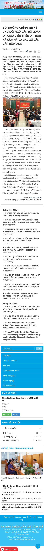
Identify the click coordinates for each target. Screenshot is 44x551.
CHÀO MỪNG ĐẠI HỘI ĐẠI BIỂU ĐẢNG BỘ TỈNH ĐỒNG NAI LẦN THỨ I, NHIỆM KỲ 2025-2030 (21, 230)
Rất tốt (7, 404)
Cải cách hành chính (11, 370)
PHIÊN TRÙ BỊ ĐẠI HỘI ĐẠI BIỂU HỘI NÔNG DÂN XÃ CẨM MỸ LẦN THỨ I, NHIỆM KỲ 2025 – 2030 (21, 250)
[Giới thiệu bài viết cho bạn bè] (30, 51)
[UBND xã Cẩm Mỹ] (22, 4)
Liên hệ (31, 517)
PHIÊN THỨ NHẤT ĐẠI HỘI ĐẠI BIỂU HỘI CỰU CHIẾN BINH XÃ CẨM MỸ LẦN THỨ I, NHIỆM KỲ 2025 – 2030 (21, 286)
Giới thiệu (7, 355)
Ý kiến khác (8, 410)
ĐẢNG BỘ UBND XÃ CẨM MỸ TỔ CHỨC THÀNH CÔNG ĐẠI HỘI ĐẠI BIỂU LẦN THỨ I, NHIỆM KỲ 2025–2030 (20, 325)
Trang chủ (7, 517)
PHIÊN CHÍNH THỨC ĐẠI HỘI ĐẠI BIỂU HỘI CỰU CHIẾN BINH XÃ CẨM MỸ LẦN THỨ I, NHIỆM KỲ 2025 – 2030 (20, 296)
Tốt (5, 407)
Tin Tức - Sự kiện (9, 360)
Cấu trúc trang (20, 517)
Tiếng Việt (30, 1)
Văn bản (6, 365)
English (39, 1)
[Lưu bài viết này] (39, 51)
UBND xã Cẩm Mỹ (35, 197)
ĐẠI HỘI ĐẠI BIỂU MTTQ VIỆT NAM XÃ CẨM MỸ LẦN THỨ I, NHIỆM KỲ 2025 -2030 (21, 239)
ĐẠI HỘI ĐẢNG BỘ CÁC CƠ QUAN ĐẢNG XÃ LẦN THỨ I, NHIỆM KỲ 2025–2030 (21, 317)
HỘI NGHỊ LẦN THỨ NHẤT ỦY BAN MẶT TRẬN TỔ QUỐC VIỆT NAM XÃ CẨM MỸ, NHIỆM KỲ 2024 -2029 (21, 309)
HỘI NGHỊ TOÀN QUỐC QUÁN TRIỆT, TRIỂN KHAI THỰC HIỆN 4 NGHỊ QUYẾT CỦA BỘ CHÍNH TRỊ (21, 222)
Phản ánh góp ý (9, 375)
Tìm (39, 348)
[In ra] (35, 51)
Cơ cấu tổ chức (9, 385)
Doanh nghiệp (8, 380)
